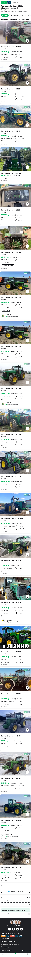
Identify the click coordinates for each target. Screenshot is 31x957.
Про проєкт (5, 938)
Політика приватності (8, 941)
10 (29, 904)
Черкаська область (15, 914)
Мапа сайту (5, 947)
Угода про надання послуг (10, 944)
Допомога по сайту (15, 925)
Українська (25, 951)
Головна (3, 955)
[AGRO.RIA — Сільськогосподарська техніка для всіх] (6, 2)
